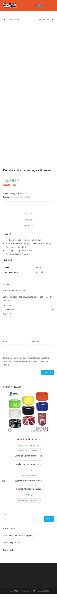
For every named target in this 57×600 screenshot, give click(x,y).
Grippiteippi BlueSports (28, 439)
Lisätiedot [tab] (28, 220)
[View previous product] (5, 20)
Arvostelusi (9, 306)
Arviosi (7, 314)
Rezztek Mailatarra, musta (28, 489)
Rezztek (23, 197)
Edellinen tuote (13, 19)
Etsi (4, 514)
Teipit (29, 197)
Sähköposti (36, 341)
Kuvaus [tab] (28, 214)
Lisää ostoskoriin (28, 475)
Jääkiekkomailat (22, 460)
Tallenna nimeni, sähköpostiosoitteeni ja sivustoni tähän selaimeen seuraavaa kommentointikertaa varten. (26, 361)
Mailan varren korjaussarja (28, 464)
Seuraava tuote (44, 19)
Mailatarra (15, 197)
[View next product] (52, 20)
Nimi (6, 341)
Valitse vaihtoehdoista (28, 450)
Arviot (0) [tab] (28, 226)
